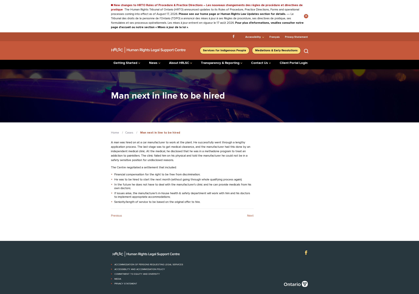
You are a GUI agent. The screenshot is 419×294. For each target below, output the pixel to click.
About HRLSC (179, 63)
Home (115, 132)
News (153, 63)
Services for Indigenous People (224, 50)
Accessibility (253, 37)
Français (274, 37)
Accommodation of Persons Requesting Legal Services (148, 264)
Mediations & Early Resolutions (276, 50)
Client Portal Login (294, 63)
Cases (129, 132)
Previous (116, 215)
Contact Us (259, 63)
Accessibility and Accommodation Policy (139, 269)
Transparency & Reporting (220, 63)
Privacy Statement (296, 37)
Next (250, 215)
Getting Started (125, 63)
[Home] (149, 54)
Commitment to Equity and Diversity (137, 274)
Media (117, 278)
